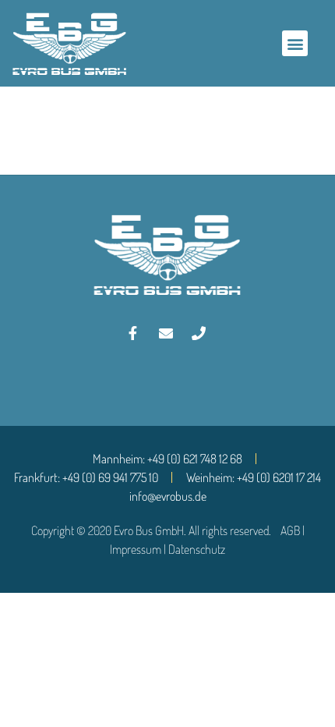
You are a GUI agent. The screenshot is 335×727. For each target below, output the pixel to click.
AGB (290, 530)
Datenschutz (196, 549)
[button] (295, 43)
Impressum (135, 549)
